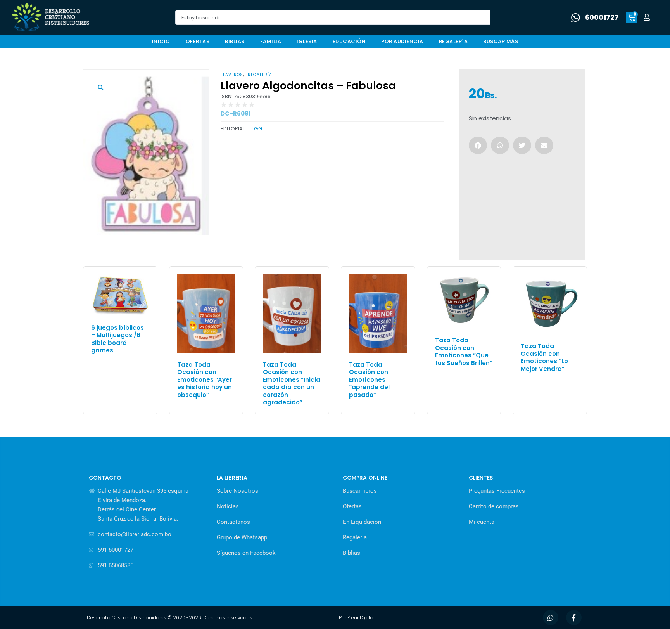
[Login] (648, 17)
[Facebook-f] (574, 618)
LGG (257, 128)
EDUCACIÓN (349, 41)
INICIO (161, 41)
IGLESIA (307, 41)
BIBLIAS (235, 41)
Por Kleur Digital (357, 617)
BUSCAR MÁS (500, 41)
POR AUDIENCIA (402, 41)
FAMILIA (270, 41)
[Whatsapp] (550, 618)
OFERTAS (198, 41)
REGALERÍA (453, 41)
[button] (100, 87)
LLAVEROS (232, 75)
